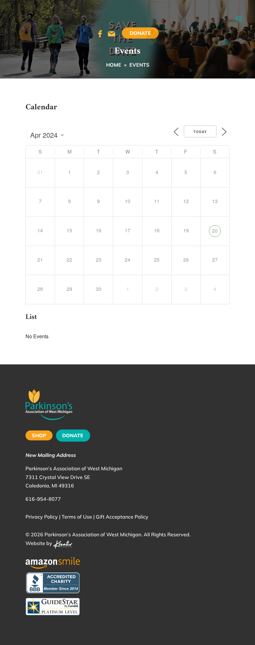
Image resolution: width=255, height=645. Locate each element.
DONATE (72, 435)
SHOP (39, 435)
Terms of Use (77, 517)
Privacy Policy (42, 517)
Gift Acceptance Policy (122, 517)
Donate (140, 33)
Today (200, 131)
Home (113, 65)
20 (215, 230)
